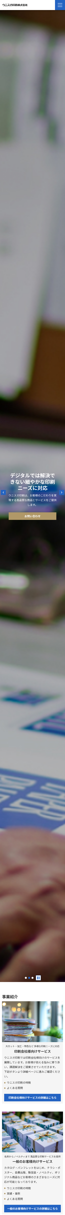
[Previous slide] (3, 492)
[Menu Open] (60, 5)
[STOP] (38, 977)
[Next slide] (61, 492)
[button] (26, 978)
